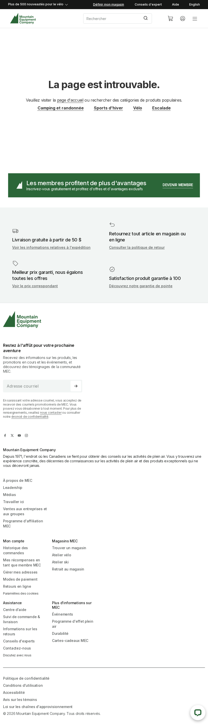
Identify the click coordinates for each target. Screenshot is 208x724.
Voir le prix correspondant (35, 286)
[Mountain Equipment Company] (44, 319)
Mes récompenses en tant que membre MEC (22, 562)
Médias (9, 494)
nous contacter (51, 412)
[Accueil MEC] (23, 18)
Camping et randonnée (61, 107)
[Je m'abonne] (76, 386)
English (194, 4)
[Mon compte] (183, 18)
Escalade (161, 107)
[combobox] (121, 18)
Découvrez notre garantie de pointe (140, 286)
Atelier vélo (61, 555)
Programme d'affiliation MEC (23, 523)
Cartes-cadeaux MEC (70, 640)
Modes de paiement (20, 579)
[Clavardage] (197, 712)
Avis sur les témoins (20, 699)
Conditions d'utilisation (23, 685)
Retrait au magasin (68, 569)
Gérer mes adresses (20, 572)
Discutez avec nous (17, 655)
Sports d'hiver (108, 107)
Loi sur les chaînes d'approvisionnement (38, 706)
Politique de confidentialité (26, 678)
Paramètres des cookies (21, 593)
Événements (62, 614)
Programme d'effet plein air (72, 623)
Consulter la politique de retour (137, 247)
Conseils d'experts (19, 641)
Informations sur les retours (20, 631)
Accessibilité (14, 692)
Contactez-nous (17, 648)
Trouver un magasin (69, 548)
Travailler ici (13, 502)
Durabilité (60, 633)
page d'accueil (70, 100)
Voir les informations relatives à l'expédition (51, 247)
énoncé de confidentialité (29, 416)
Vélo (137, 107)
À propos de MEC (17, 480)
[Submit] (146, 18)
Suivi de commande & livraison (21, 619)
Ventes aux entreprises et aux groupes (25, 511)
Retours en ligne (17, 586)
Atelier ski (60, 562)
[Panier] (170, 18)
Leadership (12, 487)
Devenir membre (178, 185)
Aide (175, 4)
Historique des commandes (15, 550)
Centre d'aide (14, 609)
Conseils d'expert (148, 4)
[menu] (195, 18)
